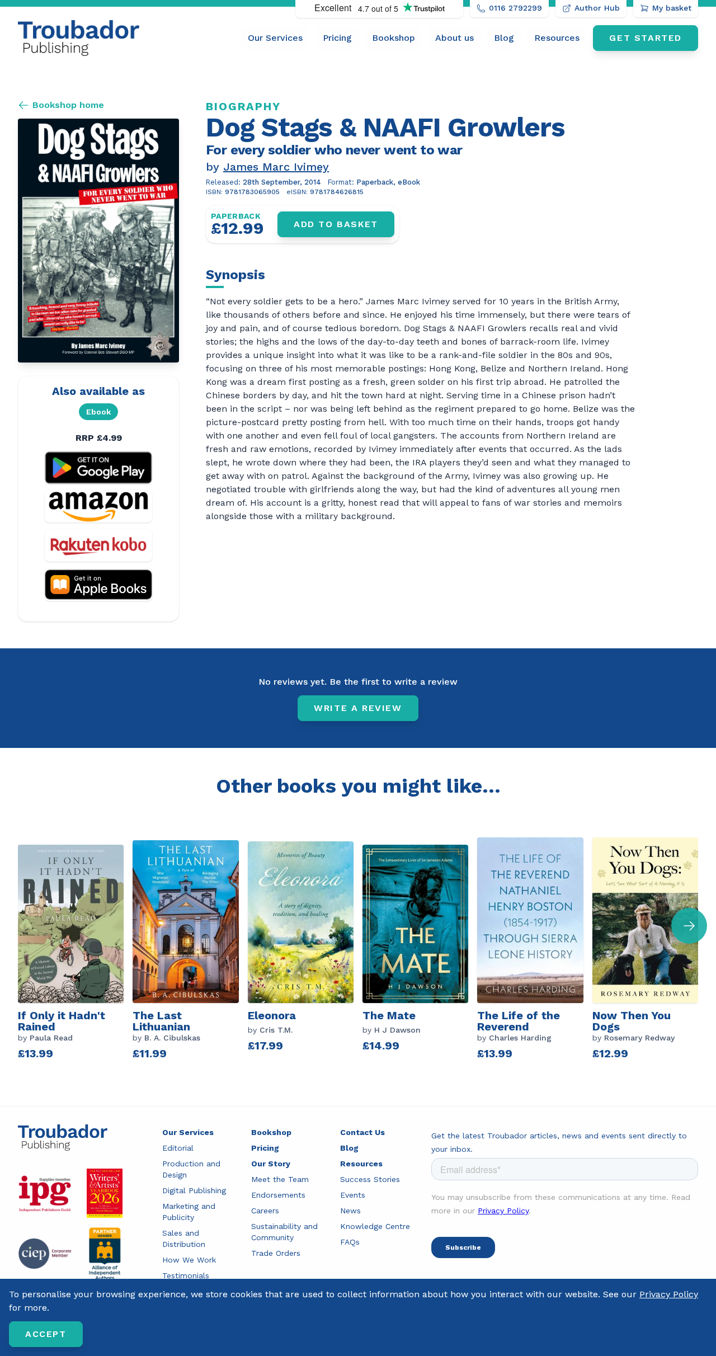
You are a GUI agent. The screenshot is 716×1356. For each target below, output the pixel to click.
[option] (75, 951)
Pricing (337, 37)
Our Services (275, 37)
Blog (504, 37)
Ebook (98, 411)
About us (454, 37)
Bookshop (393, 37)
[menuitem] (275, 38)
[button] (689, 926)
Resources (557, 37)
